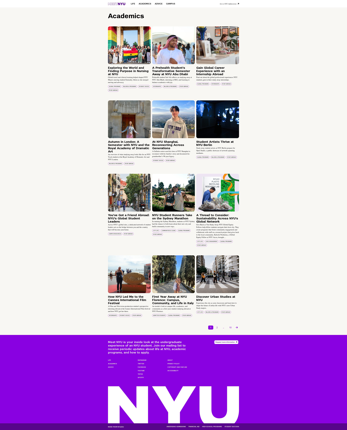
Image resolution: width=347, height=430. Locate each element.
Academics (145, 4)
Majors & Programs (129, 86)
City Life (156, 230)
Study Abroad (113, 90)
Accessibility (172, 371)
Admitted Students (159, 315)
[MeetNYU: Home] (116, 3)
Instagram (142, 360)
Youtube (141, 371)
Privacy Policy (173, 364)
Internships (157, 86)
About (170, 360)
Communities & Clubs (168, 230)
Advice (158, 4)
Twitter (141, 364)
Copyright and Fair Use (177, 367)
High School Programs (212, 426)
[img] (129, 45)
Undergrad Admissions (176, 426)
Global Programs (114, 86)
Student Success (232, 426)
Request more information (225, 342)
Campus (170, 4)
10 (230, 327)
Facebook (142, 367)
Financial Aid (194, 426)
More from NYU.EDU (116, 427)
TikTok (140, 374)
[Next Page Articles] (237, 327)
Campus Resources (115, 234)
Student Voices (144, 86)
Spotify (141, 377)
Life (133, 4)
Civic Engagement (212, 241)
